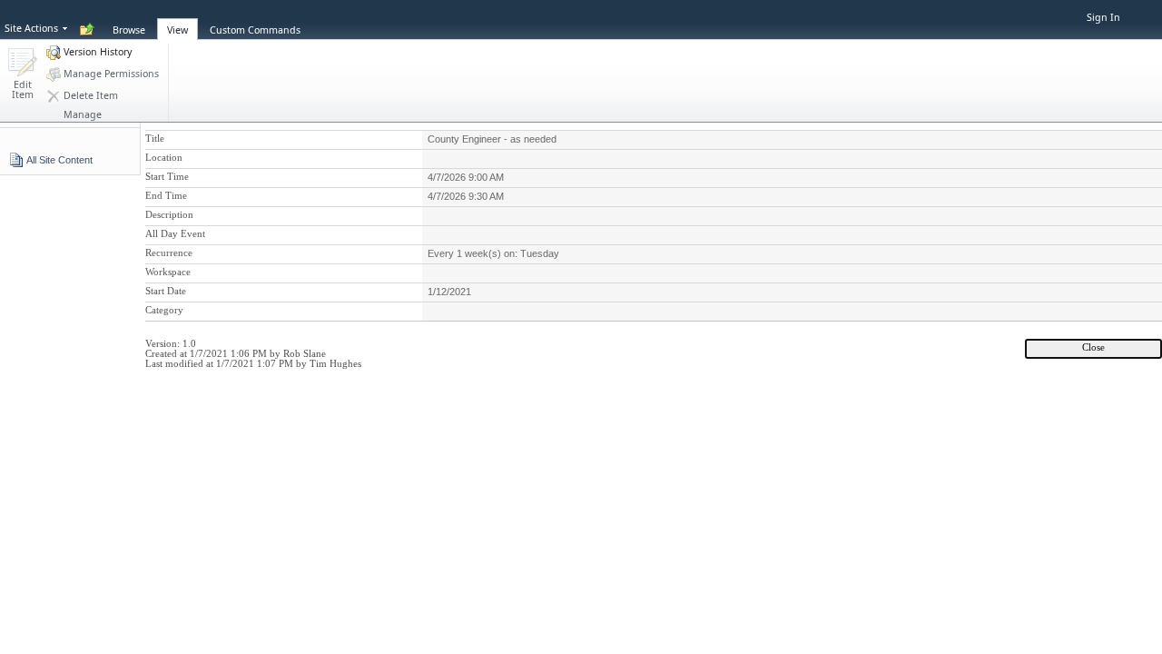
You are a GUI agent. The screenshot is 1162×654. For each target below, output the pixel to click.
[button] (23, 75)
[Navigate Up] (87, 30)
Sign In (1103, 17)
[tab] (129, 19)
